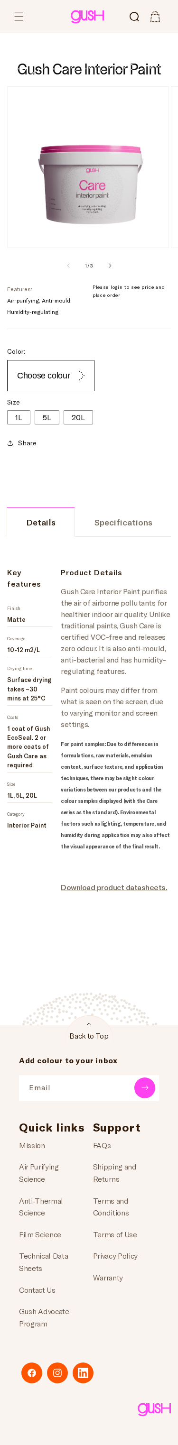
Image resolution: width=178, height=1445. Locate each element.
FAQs (102, 1145)
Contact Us (37, 1289)
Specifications (123, 522)
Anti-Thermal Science (41, 1206)
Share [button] (27, 443)
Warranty (108, 1277)
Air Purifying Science (39, 1172)
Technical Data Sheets (43, 1261)
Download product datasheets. (114, 887)
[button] (19, 16)
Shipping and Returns (115, 1172)
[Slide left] (68, 265)
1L (18, 417)
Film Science (40, 1234)
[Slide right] (110, 265)
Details (41, 522)
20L (78, 417)
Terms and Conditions (111, 1206)
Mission (32, 1145)
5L (47, 417)
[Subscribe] (144, 1087)
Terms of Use (115, 1234)
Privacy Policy (115, 1255)
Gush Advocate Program (44, 1317)
